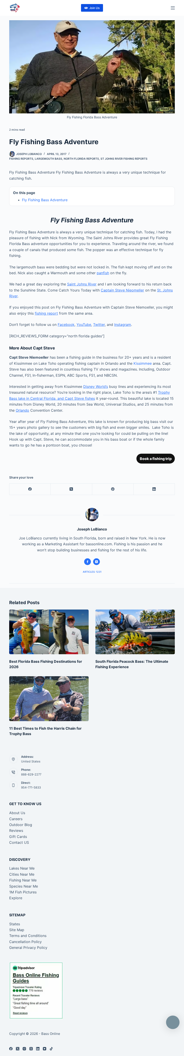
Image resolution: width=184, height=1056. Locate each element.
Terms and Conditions (27, 935)
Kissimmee (143, 363)
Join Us (94, 8)
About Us (17, 813)
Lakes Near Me (22, 868)
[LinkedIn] (154, 489)
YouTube (84, 324)
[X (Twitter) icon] (96, 561)
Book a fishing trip (156, 458)
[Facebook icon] (87, 561)
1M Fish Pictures (23, 892)
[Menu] (173, 8)
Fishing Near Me (23, 880)
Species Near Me (23, 886)
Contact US (19, 842)
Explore (15, 898)
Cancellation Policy (25, 941)
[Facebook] (30, 489)
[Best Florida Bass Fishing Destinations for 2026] (49, 632)
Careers (15, 819)
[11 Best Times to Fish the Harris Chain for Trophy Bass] (49, 698)
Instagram (122, 324)
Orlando (22, 410)
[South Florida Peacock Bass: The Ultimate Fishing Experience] (135, 632)
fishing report (46, 313)
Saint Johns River (81, 284)
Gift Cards (18, 836)
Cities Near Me (21, 874)
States (14, 924)
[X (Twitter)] (71, 489)
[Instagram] (24, 1048)
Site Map (16, 930)
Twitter (99, 324)
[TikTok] (51, 1048)
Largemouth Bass (48, 158)
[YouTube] (44, 1048)
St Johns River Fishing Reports (124, 158)
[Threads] (31, 1048)
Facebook (66, 324)
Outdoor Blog (20, 824)
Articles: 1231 (92, 571)
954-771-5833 (31, 787)
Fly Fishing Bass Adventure (45, 200)
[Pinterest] (113, 489)
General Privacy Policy (28, 947)
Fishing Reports (21, 158)
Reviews (16, 830)
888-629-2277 (31, 774)
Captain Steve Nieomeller (122, 290)
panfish (103, 273)
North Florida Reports (81, 158)
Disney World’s (95, 386)
